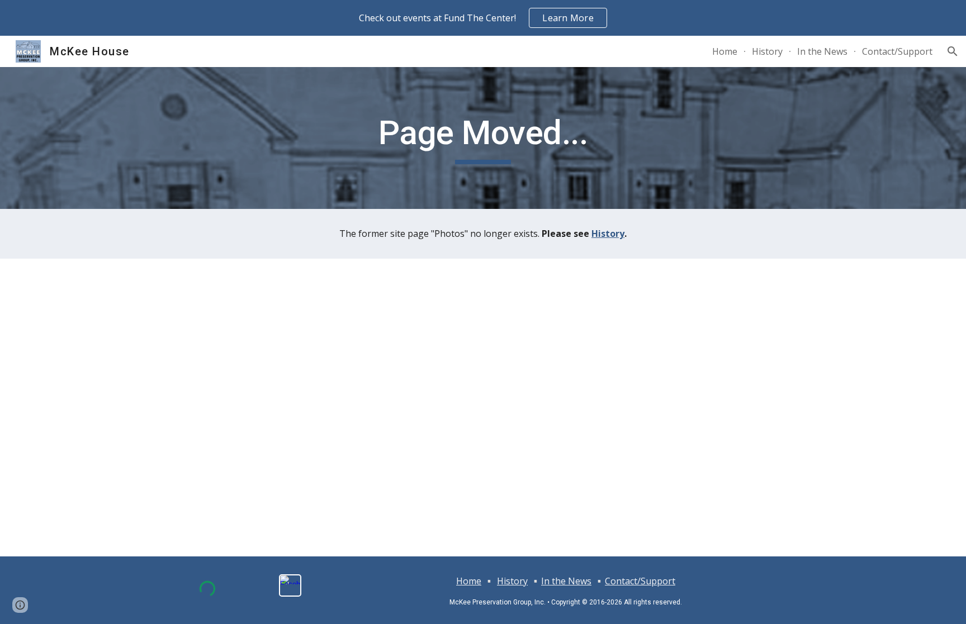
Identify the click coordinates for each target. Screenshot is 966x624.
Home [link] (724, 51)
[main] (483, 138)
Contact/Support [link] (897, 51)
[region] (483, 18)
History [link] (767, 51)
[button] (952, 51)
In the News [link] (822, 51)
